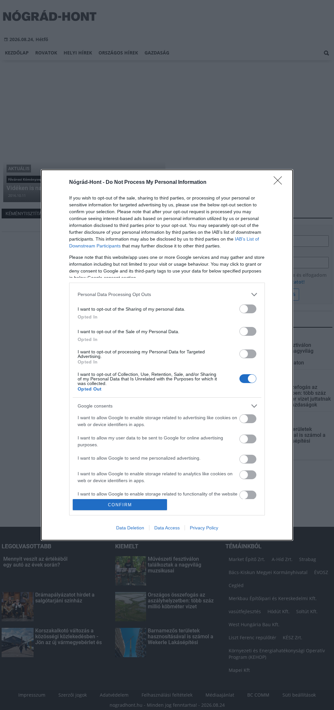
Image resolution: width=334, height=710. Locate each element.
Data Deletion (130, 527)
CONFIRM (120, 504)
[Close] (280, 182)
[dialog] (167, 355)
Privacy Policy (204, 527)
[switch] (247, 308)
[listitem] (167, 294)
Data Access (167, 527)
